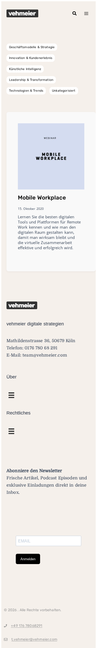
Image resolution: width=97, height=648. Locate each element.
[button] (74, 13)
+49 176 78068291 (26, 626)
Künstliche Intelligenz (25, 69)
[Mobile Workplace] (51, 156)
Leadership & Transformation (31, 80)
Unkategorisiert (63, 90)
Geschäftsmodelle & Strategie (32, 47)
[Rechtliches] (11, 395)
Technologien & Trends (26, 90)
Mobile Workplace (42, 197)
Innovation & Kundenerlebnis (30, 58)
